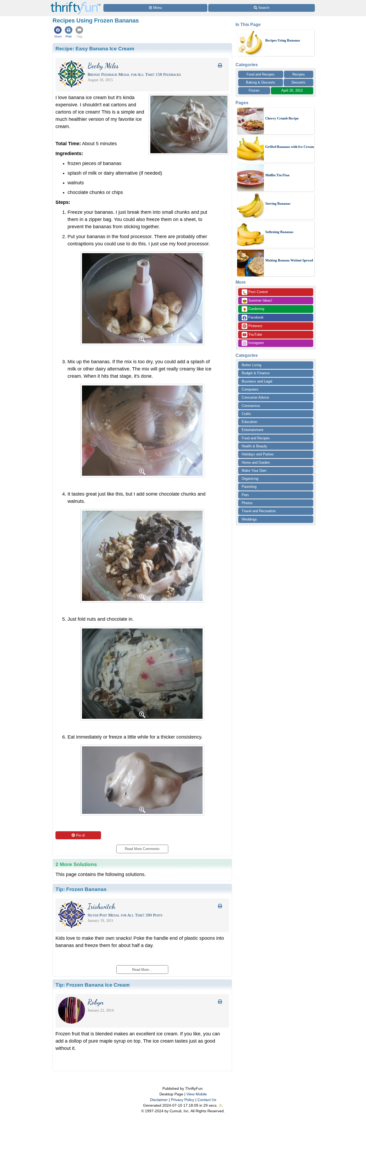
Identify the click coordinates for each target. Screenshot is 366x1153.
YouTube (254, 334)
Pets (245, 495)
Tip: (81, 889)
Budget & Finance (256, 373)
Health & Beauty (254, 446)
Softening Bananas (279, 232)
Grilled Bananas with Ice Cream (289, 147)
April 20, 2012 (292, 90)
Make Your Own (254, 471)
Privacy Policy (182, 1100)
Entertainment (252, 430)
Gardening (253, 309)
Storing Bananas (277, 203)
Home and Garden (256, 463)
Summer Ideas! (257, 300)
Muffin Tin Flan (277, 175)
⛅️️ (221, 1105)
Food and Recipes (261, 74)
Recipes (298, 74)
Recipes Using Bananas (282, 40)
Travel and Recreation (259, 511)
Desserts (298, 82)
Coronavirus (251, 406)
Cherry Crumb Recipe (282, 118)
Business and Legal (257, 381)
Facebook (255, 317)
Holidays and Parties (258, 454)
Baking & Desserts (260, 82)
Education (249, 422)
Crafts (246, 414)
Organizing (250, 479)
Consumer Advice (255, 397)
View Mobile (196, 1094)
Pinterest (254, 326)
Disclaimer (159, 1100)
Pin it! (80, 835)
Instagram (255, 343)
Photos (247, 503)
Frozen (254, 90)
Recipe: (94, 48)
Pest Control (255, 292)
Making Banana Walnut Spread (289, 260)
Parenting (249, 487)
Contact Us (206, 1100)
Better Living (251, 365)
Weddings (249, 519)
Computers (250, 389)
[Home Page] (75, 3)
